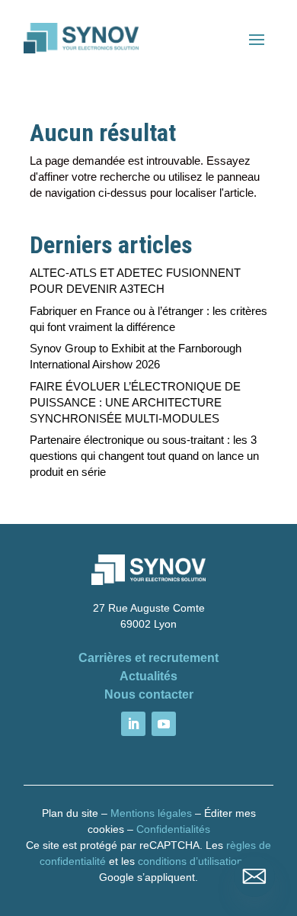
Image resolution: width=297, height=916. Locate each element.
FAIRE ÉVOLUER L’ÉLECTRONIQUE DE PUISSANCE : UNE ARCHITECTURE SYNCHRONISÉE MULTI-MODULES (135, 402)
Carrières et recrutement (148, 657)
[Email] (254, 876)
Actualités (148, 676)
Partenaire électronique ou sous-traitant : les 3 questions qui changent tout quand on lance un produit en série (144, 455)
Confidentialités (173, 829)
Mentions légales (151, 813)
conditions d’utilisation (190, 861)
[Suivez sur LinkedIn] (133, 724)
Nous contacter (148, 694)
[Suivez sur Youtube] (164, 724)
